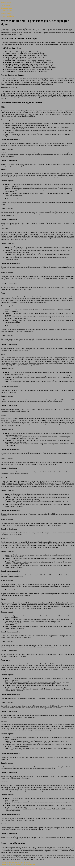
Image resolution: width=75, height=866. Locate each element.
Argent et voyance (6, 8)
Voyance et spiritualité (7, 16)
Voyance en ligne (6, 2)
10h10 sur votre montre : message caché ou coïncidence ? (18, 864)
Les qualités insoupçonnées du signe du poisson (15, 862)
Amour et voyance (6, 5)
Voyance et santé (6, 13)
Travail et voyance (6, 10)
